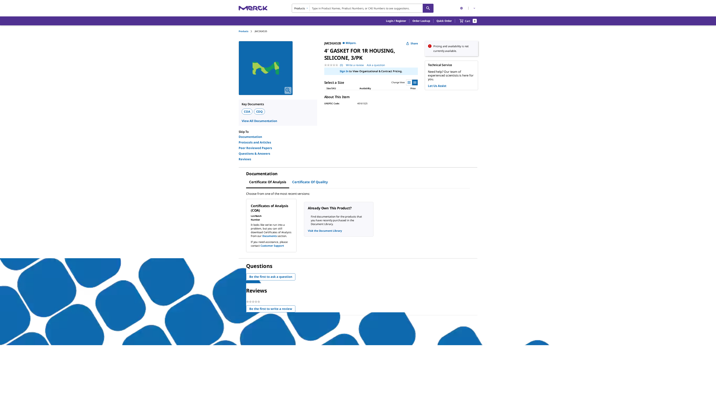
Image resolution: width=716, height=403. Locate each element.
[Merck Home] (253, 8)
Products (243, 31)
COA (247, 112)
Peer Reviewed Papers (255, 148)
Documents (269, 236)
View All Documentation (259, 121)
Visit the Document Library (325, 230)
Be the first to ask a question (270, 277)
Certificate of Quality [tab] (310, 182)
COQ (259, 112)
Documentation (250, 137)
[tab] (247, 31)
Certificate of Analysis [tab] (267, 182)
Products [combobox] (299, 8)
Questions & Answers (254, 153)
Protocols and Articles (255, 142)
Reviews (245, 159)
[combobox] (363, 8)
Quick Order (444, 21)
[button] (396, 21)
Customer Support (272, 245)
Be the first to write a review (272, 310)
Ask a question (376, 65)
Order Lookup (421, 21)
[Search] (428, 8)
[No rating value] (332, 65)
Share (414, 43)
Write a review (355, 65)
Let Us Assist (437, 86)
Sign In (344, 71)
